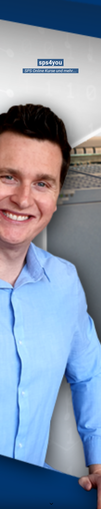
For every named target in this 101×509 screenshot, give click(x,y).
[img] (50, 254)
